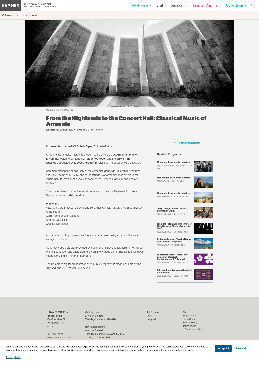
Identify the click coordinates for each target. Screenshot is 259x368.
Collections (235, 5)
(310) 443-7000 (55, 333)
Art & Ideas (140, 5)
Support (177, 5)
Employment (189, 315)
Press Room (189, 319)
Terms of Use (189, 326)
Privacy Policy (190, 322)
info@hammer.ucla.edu (59, 337)
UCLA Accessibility (192, 329)
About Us (187, 312)
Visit (159, 5)
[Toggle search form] (253, 5)
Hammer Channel (205, 5)
